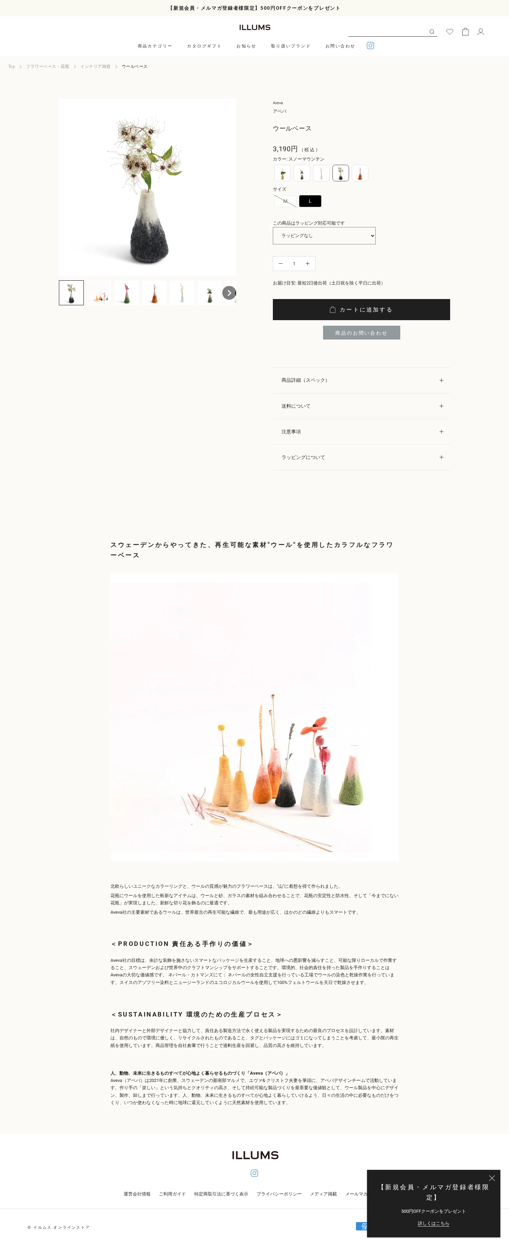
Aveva (278, 103)
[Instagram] (370, 46)
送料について (296, 406)
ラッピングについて (303, 457)
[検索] (432, 31)
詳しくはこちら (433, 1223)
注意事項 (291, 431)
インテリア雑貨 (95, 66)
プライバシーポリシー (279, 1194)
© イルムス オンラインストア (59, 1227)
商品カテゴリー (155, 46)
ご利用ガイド (172, 1194)
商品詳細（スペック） (306, 380)
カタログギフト (204, 46)
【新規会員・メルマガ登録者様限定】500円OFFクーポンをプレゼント (254, 8)
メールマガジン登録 (365, 1194)
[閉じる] (492, 1178)
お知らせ (246, 46)
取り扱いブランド (291, 46)
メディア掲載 (323, 1194)
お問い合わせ (340, 46)
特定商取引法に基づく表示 (221, 1194)
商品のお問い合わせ (361, 333)
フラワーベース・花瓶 (47, 66)
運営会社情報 (137, 1194)
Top (11, 66)
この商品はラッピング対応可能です (309, 223)
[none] (71, 292)
